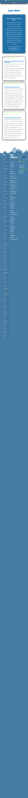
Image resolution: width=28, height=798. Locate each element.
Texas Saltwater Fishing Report (5, 321)
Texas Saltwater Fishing (5, 305)
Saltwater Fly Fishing (5, 269)
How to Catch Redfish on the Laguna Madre (14, 19)
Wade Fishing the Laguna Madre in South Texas (12, 117)
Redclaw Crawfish (5, 233)
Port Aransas (5, 224)
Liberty (4, 211)
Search (24, 157)
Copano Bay (5, 168)
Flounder (5, 184)
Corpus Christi (4, 172)
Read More (14, 48)
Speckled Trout (5, 282)
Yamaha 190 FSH (5, 332)
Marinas (5, 214)
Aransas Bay (5, 158)
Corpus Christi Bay (5, 176)
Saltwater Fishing (5, 251)
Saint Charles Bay (5, 243)
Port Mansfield (5, 229)
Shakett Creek (4, 278)
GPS (4, 204)
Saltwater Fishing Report (5, 257)
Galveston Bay (5, 187)
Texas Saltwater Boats (5, 299)
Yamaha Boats (5, 336)
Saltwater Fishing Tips (14, 66)
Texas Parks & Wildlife (5, 293)
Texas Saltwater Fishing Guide (14, 22)
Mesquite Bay (5, 217)
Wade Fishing (4, 327)
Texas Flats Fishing (5, 289)
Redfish (4, 237)
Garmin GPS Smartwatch (5, 195)
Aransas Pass (5, 162)
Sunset (4, 286)
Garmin (4, 191)
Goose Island (4, 201)
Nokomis (5, 221)
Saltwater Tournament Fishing (13, 187)
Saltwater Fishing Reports (5, 263)
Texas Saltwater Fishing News (16, 90)
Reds (4, 239)
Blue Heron (5, 166)
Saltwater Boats (5, 247)
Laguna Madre (4, 208)
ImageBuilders (23, 169)
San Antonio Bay (5, 273)
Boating (12, 162)
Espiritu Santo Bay (5, 181)
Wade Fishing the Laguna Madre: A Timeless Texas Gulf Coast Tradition (14, 62)
